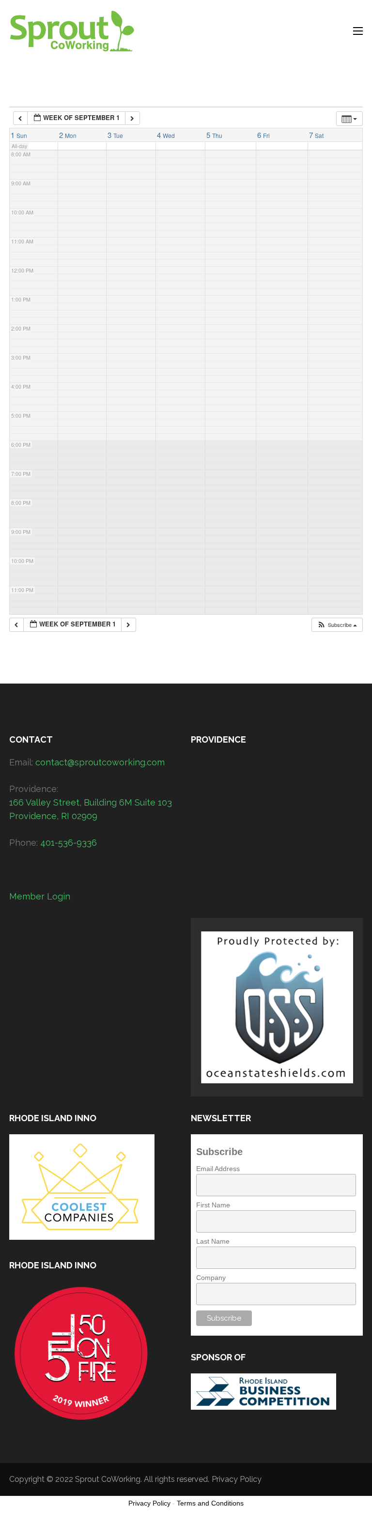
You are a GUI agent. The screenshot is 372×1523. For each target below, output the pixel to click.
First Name (213, 1205)
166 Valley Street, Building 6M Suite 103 (90, 802)
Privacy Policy (237, 1479)
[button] (337, 624)
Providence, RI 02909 (53, 816)
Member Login (39, 896)
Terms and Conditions (210, 1503)
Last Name (213, 1241)
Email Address (218, 1169)
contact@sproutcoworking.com (100, 762)
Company (211, 1277)
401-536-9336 (68, 843)
